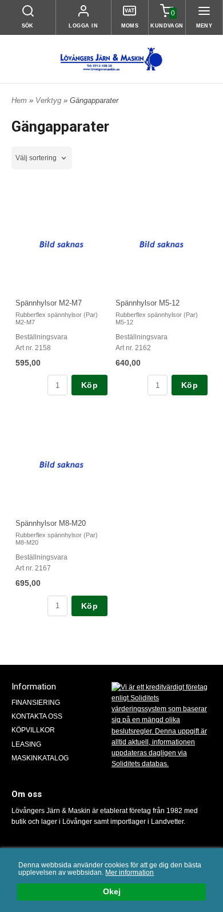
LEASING (26, 744)
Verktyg (49, 100)
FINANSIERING (35, 703)
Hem (19, 100)
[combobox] (41, 158)
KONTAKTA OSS (36, 716)
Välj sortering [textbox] (36, 158)
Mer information (129, 873)
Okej (112, 891)
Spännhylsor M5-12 (148, 303)
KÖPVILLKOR (33, 730)
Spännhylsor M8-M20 (50, 523)
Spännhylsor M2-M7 (48, 303)
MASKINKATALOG (40, 758)
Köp (89, 385)
